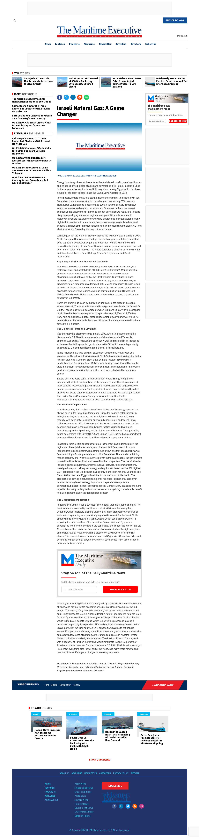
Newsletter (105, 44)
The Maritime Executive (104, 176)
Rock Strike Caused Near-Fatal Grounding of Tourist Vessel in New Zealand (127, 82)
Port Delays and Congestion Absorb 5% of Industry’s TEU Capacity (32, 117)
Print (46, 685)
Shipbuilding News (83, 788)
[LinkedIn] (121, 806)
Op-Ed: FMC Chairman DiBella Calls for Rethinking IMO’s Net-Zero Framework (31, 125)
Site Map (135, 773)
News (48, 784)
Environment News (84, 811)
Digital (54, 685)
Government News (83, 808)
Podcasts (74, 44)
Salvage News (81, 800)
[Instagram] (141, 806)
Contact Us (105, 773)
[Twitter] (128, 806)
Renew (76, 685)
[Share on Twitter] (66, 97)
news (48, 44)
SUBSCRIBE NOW (175, 20)
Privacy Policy (120, 773)
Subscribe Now (120, 589)
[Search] (14, 20)
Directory (136, 44)
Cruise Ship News (82, 792)
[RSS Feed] (134, 806)
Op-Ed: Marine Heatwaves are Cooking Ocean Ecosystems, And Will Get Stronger (30, 180)
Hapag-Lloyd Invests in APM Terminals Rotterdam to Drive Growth (38, 81)
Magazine (89, 44)
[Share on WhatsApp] (86, 97)
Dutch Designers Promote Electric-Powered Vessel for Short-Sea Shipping (171, 81)
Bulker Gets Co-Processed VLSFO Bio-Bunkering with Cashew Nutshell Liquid (83, 82)
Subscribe (150, 44)
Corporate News (82, 816)
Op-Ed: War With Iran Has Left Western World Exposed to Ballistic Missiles (31, 161)
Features (60, 44)
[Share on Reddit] (79, 97)
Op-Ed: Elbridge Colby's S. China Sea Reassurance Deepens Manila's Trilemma (31, 170)
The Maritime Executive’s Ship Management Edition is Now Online (31, 100)
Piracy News (80, 784)
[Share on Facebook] (59, 97)
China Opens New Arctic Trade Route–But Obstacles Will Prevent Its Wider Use (31, 109)
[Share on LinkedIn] (73, 97)
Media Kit (182, 36)
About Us (64, 773)
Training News (81, 804)
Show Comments (99, 759)
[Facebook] (114, 806)
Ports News (80, 796)
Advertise (121, 44)
